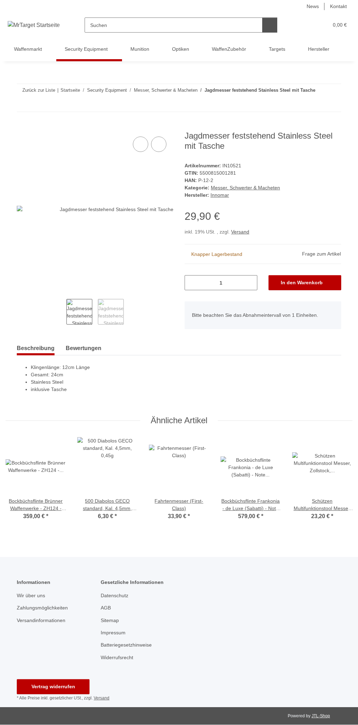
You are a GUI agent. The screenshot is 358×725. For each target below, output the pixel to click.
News (313, 6)
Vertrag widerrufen (53, 686)
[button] (295, 25)
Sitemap (110, 620)
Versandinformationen (41, 620)
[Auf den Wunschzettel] (158, 144)
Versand (240, 232)
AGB (106, 608)
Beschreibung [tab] (36, 348)
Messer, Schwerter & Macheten (245, 187)
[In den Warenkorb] (22, 127)
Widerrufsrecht (117, 657)
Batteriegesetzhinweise (126, 645)
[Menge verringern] (192, 283)
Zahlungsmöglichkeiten (42, 608)
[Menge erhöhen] (249, 283)
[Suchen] (269, 25)
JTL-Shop (321, 715)
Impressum (113, 632)
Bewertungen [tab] (83, 348)
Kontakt (338, 6)
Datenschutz (114, 595)
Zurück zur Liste (38, 90)
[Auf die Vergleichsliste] (140, 144)
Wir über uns (31, 595)
